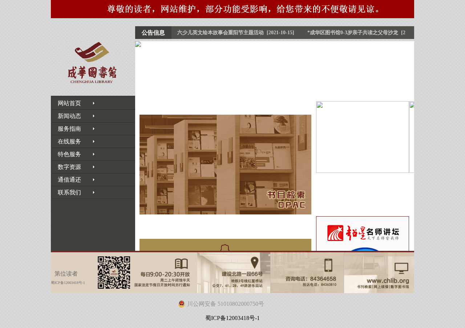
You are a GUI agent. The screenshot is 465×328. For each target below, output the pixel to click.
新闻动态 (66, 116)
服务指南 (66, 129)
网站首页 (66, 103)
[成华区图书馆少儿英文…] (362, 137)
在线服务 (66, 141)
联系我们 (66, 192)
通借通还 (66, 180)
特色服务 (66, 154)
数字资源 (66, 167)
